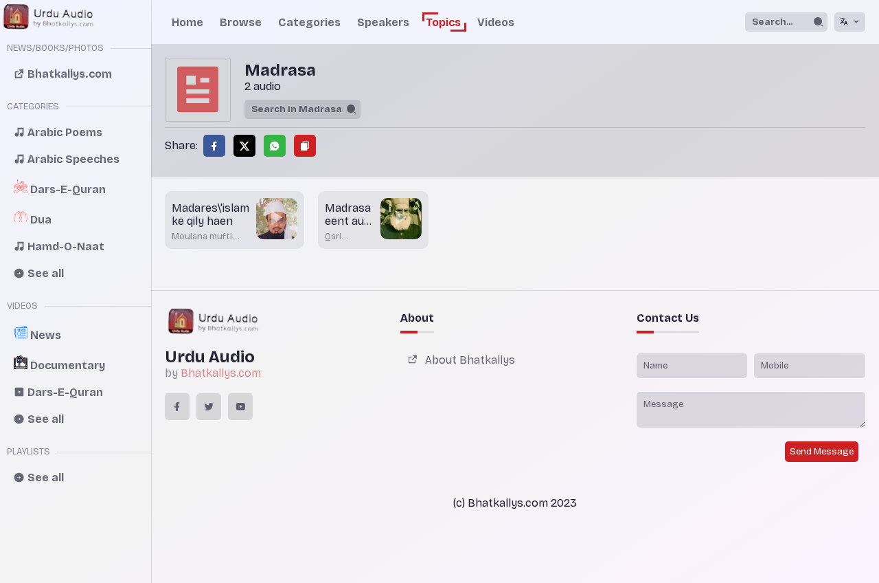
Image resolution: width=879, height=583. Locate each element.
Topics (443, 22)
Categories (309, 22)
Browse (241, 22)
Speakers (383, 22)
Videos (495, 22)
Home (187, 22)
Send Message (822, 451)
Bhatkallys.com (221, 373)
